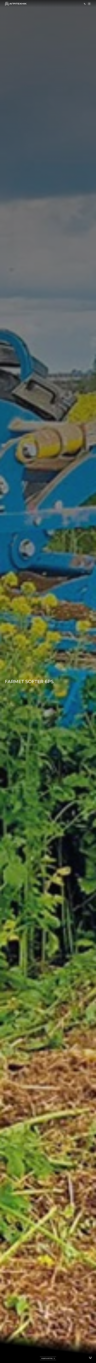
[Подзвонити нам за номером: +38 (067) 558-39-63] (85, 4)
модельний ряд (46, 1358)
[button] (89, 4)
